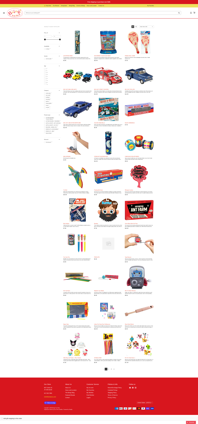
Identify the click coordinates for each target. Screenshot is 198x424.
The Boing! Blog (69, 392)
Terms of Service (113, 395)
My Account (90, 387)
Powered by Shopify (67, 409)
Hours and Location (92, 5)
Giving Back (64, 5)
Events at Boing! (81, 5)
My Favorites (150, 5)
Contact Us (101, 5)
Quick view (90, 32)
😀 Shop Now (47, 5)
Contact (67, 397)
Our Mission (56, 5)
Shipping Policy (112, 392)
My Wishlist (90, 392)
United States (144, 402)
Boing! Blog (72, 5)
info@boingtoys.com (50, 396)
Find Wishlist (90, 395)
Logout (88, 397)
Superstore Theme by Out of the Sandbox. (53, 409)
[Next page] (114, 369)
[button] (132, 26)
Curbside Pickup (112, 390)
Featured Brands (70, 395)
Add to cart (77, 52)
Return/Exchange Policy (115, 387)
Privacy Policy (112, 397)
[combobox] (101, 13)
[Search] (179, 13)
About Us (68, 387)
